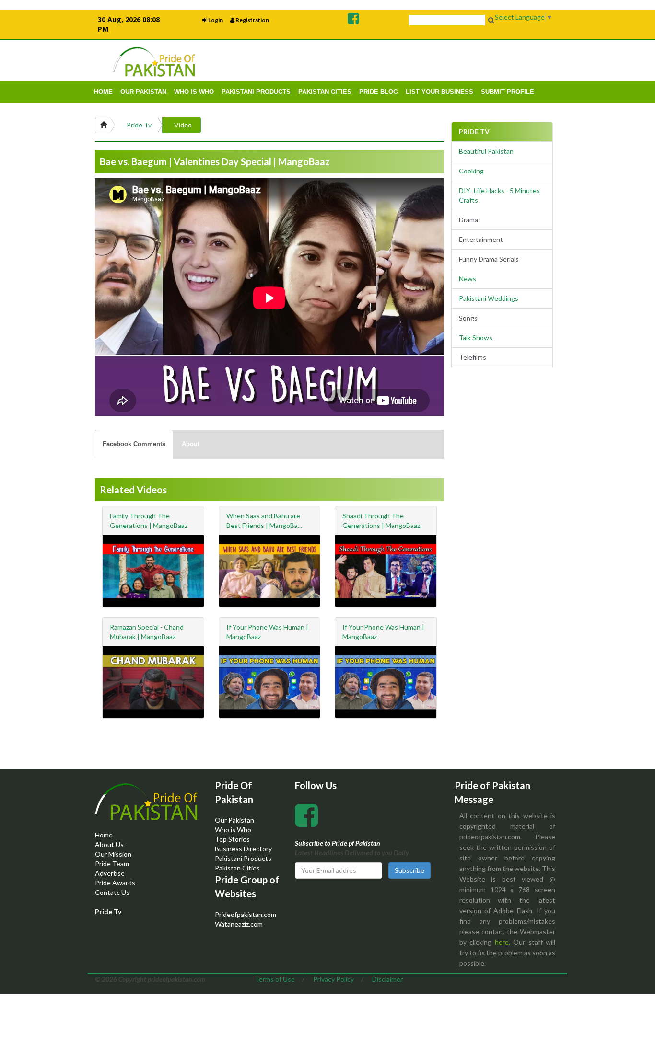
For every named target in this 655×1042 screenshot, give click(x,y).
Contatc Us (112, 892)
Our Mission (113, 854)
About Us (109, 844)
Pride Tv (139, 125)
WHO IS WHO (194, 91)
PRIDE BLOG (378, 91)
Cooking (471, 171)
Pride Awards (115, 883)
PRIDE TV (474, 131)
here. (502, 942)
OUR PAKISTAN (143, 91)
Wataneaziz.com (239, 924)
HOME (103, 91)
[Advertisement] (440, 60)
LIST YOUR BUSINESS (439, 91)
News (467, 279)
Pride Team (112, 863)
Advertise (110, 873)
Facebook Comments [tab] (134, 443)
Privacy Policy (333, 979)
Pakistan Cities (237, 868)
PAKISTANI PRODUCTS (256, 91)
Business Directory (243, 849)
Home (104, 835)
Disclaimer (387, 979)
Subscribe (409, 870)
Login (215, 19)
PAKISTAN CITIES (324, 91)
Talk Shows (475, 337)
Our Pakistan (234, 820)
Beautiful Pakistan (486, 151)
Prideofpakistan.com (245, 914)
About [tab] (190, 443)
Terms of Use (275, 979)
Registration (251, 19)
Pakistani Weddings (488, 298)
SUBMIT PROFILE (507, 91)
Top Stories (232, 839)
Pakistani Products (243, 858)
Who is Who (233, 829)
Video (183, 125)
